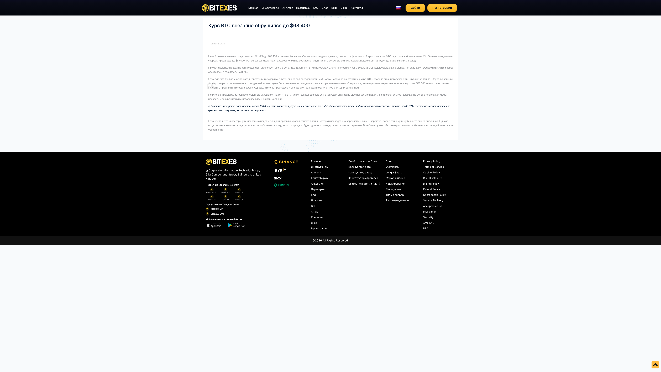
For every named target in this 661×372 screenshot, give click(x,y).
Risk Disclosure (432, 178)
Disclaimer (429, 211)
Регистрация (442, 7)
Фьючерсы (392, 166)
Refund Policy (431, 189)
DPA (425, 228)
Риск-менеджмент (397, 200)
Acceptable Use (432, 206)
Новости (316, 200)
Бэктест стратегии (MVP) (364, 183)
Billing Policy (431, 183)
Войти (415, 7)
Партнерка (302, 8)
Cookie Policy (431, 172)
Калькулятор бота (359, 166)
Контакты (357, 8)
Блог (325, 8)
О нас (343, 8)
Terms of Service (433, 166)
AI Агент (287, 8)
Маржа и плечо (395, 178)
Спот (389, 161)
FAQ (315, 8)
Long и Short (394, 172)
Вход (314, 222)
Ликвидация (393, 189)
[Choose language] (398, 8)
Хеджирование (395, 183)
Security (428, 217)
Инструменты (270, 8)
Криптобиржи (319, 178)
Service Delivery (433, 200)
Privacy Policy (431, 161)
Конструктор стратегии (363, 178)
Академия (317, 183)
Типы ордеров (395, 195)
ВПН (334, 8)
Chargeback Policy (434, 195)
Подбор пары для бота (362, 161)
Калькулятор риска (360, 172)
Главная (253, 8)
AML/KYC (428, 222)
